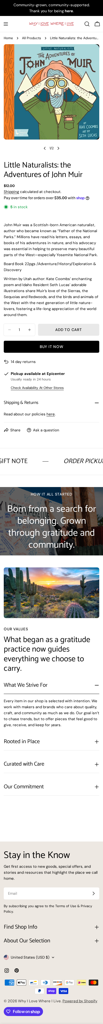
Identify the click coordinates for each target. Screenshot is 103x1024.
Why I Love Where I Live (39, 1001)
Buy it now (52, 346)
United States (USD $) (30, 957)
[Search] (87, 24)
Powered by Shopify (79, 1001)
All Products (31, 38)
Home (8, 38)
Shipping (11, 191)
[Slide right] (58, 148)
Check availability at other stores (37, 388)
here (50, 414)
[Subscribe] (93, 893)
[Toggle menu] (6, 24)
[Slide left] (45, 148)
